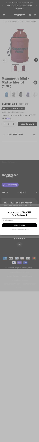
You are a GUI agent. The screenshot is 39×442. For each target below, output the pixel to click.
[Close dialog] (37, 208)
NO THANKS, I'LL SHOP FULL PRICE (19, 229)
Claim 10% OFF (19, 225)
